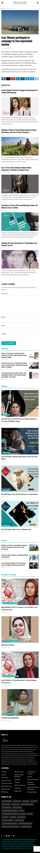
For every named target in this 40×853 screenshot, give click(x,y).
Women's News (10, 8)
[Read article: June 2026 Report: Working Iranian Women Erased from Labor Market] (20, 441)
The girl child (19, 820)
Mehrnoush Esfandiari (7, 645)
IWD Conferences (6, 786)
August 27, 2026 (6, 172)
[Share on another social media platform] (37, 78)
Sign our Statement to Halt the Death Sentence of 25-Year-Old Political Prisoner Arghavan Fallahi (14, 355)
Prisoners (5, 817)
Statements (17, 791)
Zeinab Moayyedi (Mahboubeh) (10, 718)
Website (3, 334)
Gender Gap (15, 804)
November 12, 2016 (6, 48)
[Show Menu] (2, 3)
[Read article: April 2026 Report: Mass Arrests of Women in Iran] (20, 514)
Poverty (30, 814)
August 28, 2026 (6, 135)
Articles (3, 775)
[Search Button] (38, 3)
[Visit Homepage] (20, 3)
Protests (12, 817)
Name (3, 317)
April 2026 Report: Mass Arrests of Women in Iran (16, 529)
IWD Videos (4, 792)
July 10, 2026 (5, 359)
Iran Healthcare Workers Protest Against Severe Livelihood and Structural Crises (13, 564)
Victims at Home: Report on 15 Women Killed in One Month (14, 556)
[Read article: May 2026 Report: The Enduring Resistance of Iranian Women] (20, 479)
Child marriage (6, 801)
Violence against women (9, 823)
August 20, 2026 (6, 647)
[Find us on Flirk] (9, 836)
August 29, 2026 (6, 95)
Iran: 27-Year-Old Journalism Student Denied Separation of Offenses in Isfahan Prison (16, 168)
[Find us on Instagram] (11, 836)
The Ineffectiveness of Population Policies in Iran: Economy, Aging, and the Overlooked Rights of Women (14, 365)
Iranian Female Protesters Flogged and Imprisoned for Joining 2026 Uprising (19, 91)
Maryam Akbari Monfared (9, 810)
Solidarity (17, 788)
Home (2, 8)
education (26, 801)
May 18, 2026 (5, 379)
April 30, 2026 (5, 532)
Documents (4, 778)
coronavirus (16, 801)
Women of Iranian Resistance (32, 788)
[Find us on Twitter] (4, 836)
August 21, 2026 (6, 612)
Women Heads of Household (10, 826)
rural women (21, 817)
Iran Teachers (17, 807)
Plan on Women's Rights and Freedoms (13, 814)
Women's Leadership (25, 823)
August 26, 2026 (6, 210)
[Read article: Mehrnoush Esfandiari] (20, 629)
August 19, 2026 (6, 567)
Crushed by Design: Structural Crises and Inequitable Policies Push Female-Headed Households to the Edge (13, 375)
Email (3, 326)
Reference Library (19, 785)
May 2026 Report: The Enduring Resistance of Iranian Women (19, 494)
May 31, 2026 (5, 497)
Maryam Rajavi (18, 772)
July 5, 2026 (5, 461)
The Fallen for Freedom (10, 603)
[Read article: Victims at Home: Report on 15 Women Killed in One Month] (34, 557)
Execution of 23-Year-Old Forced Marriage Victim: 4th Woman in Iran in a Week (19, 206)
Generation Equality (27, 804)
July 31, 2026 (5, 424)
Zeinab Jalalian (26, 826)
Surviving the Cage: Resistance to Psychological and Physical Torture (19, 244)
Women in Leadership (30, 783)
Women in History (32, 780)
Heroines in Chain (6, 783)
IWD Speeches (5, 789)
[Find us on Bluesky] (13, 836)
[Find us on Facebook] (1, 836)
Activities (4, 772)
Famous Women (6, 781)
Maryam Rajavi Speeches (18, 776)
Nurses (22, 810)
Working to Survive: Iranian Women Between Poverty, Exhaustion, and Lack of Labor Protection (19, 131)
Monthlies (6, 415)
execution (34, 801)
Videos (29, 777)
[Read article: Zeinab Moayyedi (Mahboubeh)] (20, 702)
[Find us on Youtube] (6, 836)
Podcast (17, 782)
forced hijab (6, 804)
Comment (5, 294)
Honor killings (6, 807)
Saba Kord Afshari (7, 820)
